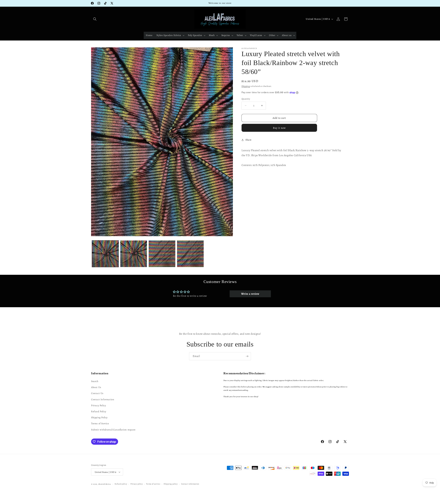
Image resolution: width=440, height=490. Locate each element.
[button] (95, 19)
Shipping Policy (99, 417)
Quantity (245, 98)
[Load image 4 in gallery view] (190, 253)
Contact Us (97, 393)
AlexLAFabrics (104, 484)
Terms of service (153, 484)
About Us (96, 387)
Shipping (245, 86)
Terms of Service (100, 423)
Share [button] (248, 139)
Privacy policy (136, 484)
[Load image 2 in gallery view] (133, 253)
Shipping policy (171, 484)
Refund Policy (98, 411)
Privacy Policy (98, 405)
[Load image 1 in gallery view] (105, 253)
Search (94, 381)
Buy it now (279, 128)
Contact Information (102, 399)
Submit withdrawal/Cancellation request (113, 429)
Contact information (190, 484)
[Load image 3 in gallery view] (162, 253)
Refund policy (121, 484)
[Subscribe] (247, 356)
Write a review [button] (250, 294)
